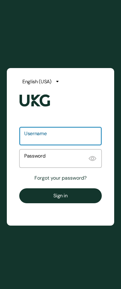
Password (34, 156)
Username (35, 133)
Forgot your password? (60, 178)
